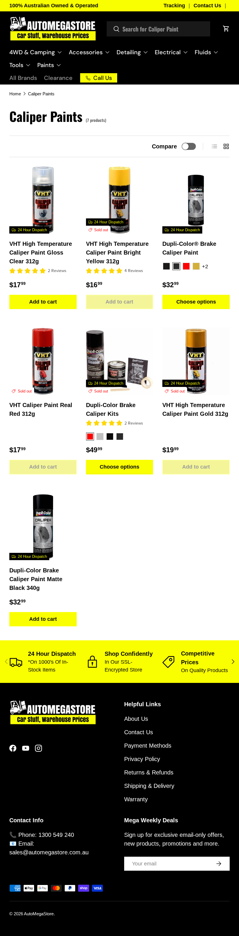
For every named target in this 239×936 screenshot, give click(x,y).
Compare (164, 146)
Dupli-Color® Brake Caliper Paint (189, 248)
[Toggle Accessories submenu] (107, 52)
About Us (136, 719)
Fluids (203, 52)
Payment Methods (147, 745)
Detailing (129, 52)
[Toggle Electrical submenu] (185, 52)
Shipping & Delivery (149, 786)
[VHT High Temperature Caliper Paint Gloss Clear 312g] (43, 200)
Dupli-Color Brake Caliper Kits (111, 409)
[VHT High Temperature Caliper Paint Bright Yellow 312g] (119, 200)
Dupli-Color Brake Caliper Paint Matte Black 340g (35, 579)
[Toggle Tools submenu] (27, 65)
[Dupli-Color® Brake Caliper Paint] (196, 200)
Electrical (168, 52)
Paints (45, 65)
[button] (226, 28)
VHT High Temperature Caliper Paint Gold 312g (195, 409)
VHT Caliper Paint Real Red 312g (40, 409)
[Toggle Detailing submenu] (145, 52)
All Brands (23, 78)
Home (15, 93)
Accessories (86, 52)
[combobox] (158, 28)
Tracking (174, 5)
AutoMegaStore (39, 913)
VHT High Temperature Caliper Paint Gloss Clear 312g (40, 252)
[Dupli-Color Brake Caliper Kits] (119, 361)
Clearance (58, 78)
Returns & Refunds (148, 772)
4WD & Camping (32, 52)
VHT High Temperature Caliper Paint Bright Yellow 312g (117, 252)
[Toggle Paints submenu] (58, 65)
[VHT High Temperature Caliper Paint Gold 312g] (196, 361)
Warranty (136, 799)
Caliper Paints (41, 93)
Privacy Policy (142, 759)
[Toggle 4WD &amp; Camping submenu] (59, 52)
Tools (16, 65)
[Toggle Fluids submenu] (215, 52)
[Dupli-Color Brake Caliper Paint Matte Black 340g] (43, 526)
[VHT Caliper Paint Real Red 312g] (43, 361)
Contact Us (207, 5)
